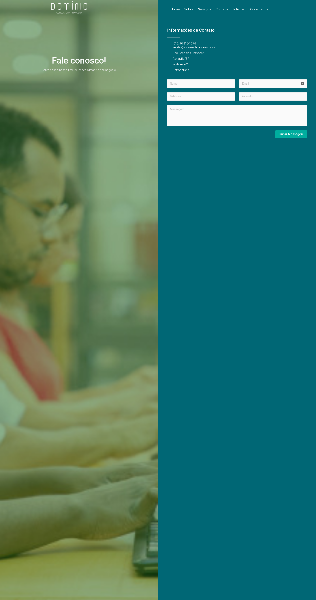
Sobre (188, 9)
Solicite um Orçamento (250, 9)
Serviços (204, 9)
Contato (221, 9)
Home (175, 9)
